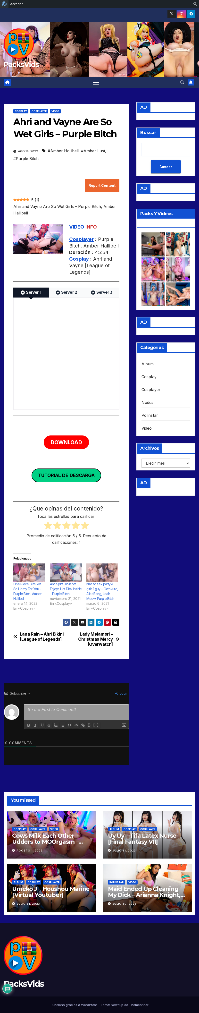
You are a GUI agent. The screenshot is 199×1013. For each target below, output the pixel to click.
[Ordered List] (55, 725)
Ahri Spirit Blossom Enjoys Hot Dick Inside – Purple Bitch (66, 589)
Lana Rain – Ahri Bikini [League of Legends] (42, 637)
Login (123, 693)
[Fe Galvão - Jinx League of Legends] (178, 244)
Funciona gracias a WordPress (75, 1005)
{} (89, 725)
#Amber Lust (93, 150)
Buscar (148, 132)
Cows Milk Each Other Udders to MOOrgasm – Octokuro (45, 841)
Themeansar (139, 1005)
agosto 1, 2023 (30, 850)
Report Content (102, 185)
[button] (182, 82)
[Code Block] (76, 725)
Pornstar (149, 415)
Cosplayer (39, 111)
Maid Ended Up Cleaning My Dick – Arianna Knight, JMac (144, 894)
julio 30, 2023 (124, 903)
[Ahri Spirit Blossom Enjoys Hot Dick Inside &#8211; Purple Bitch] (66, 572)
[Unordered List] (62, 725)
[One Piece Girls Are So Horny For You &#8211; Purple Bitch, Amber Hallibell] (29, 572)
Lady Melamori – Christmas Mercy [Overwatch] (95, 639)
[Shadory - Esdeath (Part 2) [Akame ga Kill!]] (153, 294)
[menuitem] (4, 4)
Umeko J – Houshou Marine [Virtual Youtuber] (51, 891)
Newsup (117, 1005)
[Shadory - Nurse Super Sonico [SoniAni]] (178, 269)
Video (55, 111)
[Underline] (42, 725)
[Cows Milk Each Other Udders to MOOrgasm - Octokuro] (153, 269)
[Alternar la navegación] (96, 82)
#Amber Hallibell (63, 150)
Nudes (147, 402)
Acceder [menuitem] (16, 4)
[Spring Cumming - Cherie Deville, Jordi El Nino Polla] (153, 244)
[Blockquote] (69, 725)
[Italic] (35, 725)
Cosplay (21, 111)
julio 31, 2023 (124, 850)
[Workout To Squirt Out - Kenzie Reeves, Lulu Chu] (178, 294)
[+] (96, 725)
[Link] (83, 725)
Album (147, 363)
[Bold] (28, 725)
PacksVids (21, 64)
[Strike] (49, 725)
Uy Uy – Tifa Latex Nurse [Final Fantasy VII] (142, 838)
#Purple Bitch (26, 158)
